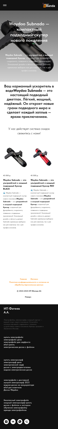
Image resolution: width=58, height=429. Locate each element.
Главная (23, 279)
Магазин (34, 279)
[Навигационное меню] (4, 5)
